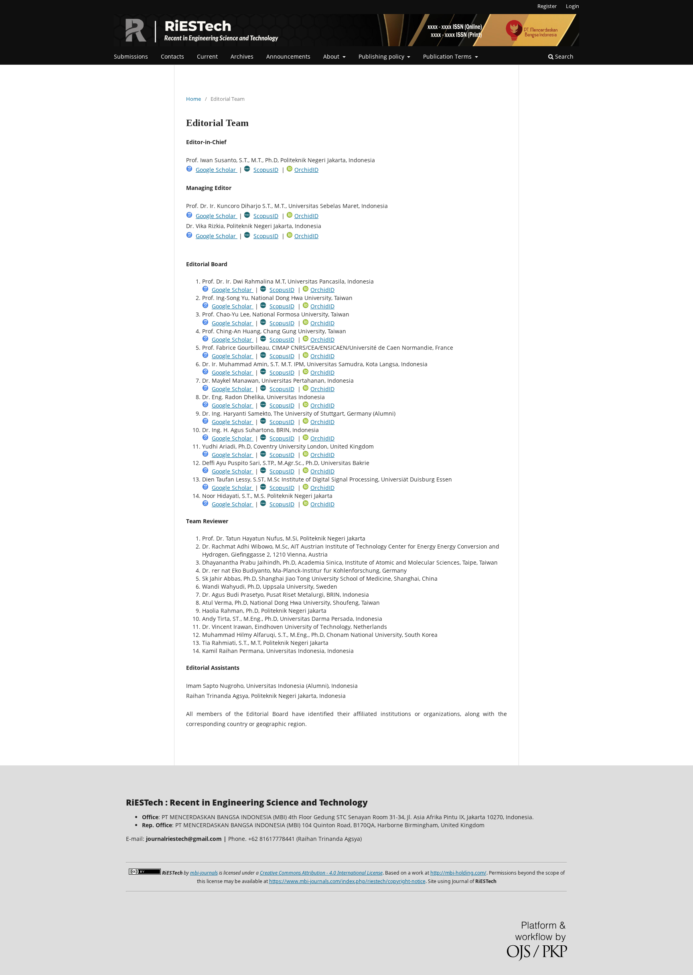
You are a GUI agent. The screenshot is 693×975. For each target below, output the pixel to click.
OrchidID (306, 169)
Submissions (131, 56)
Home (193, 98)
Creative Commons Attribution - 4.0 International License (321, 872)
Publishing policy (382, 56)
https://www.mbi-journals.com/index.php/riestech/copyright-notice (347, 881)
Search (563, 56)
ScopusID (265, 169)
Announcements (288, 56)
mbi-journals (204, 872)
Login (572, 6)
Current (207, 56)
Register (547, 6)
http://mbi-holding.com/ (458, 872)
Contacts (172, 56)
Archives (242, 56)
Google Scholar (216, 169)
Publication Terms (448, 56)
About (332, 56)
